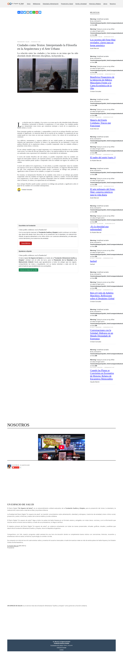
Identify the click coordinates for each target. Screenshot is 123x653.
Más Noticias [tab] (95, 12)
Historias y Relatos (95, 4)
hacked (93, 261)
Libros (105, 4)
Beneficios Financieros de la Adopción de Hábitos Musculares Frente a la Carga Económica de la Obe (102, 83)
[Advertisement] (47, 27)
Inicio (28, 4)
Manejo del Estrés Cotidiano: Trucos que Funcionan (100, 123)
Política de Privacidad (61, 647)
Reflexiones (36, 4)
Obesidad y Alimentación (50, 4)
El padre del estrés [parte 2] (103, 157)
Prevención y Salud (67, 4)
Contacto (62, 649)
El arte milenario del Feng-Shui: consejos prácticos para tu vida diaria (102, 192)
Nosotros (113, 4)
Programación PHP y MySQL (56, 645)
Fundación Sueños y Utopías (61, 643)
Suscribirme (25, 243)
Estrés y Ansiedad (81, 4)
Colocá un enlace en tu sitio (28, 270)
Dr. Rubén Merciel (12, 546)
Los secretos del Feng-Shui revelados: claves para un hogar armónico (102, 42)
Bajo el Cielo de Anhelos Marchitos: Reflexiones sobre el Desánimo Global (102, 296)
